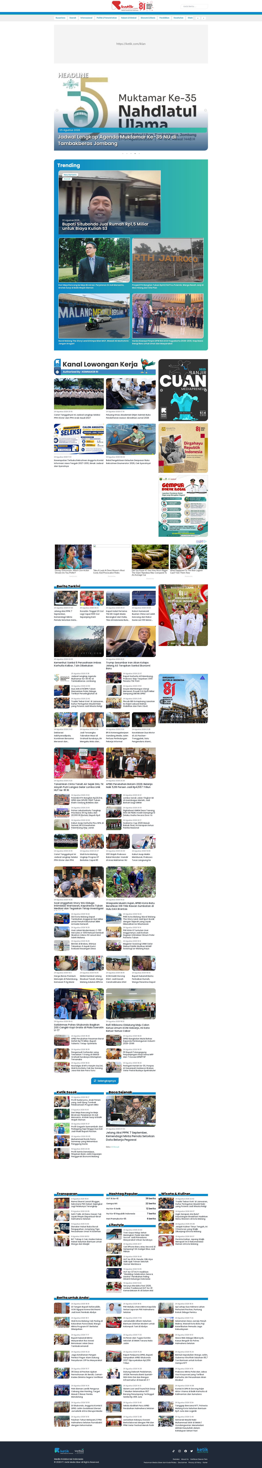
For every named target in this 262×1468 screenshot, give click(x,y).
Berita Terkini (68, 586)
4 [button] (135, 153)
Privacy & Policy (194, 1462)
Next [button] (205, 110)
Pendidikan (164, 18)
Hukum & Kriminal (128, 18)
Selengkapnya (106, 1081)
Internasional (86, 18)
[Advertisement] (11, 61)
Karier (205, 1462)
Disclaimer (182, 1462)
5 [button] (139, 153)
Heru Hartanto (70, 175)
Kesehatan (178, 18)
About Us (185, 1459)
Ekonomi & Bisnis (148, 18)
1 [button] (122, 153)
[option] (131, 110)
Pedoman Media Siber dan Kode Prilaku (160, 1462)
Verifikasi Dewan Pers (198, 1459)
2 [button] (127, 153)
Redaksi (176, 1459)
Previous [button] (56, 110)
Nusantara (60, 18)
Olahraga (192, 18)
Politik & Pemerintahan (107, 18)
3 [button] (131, 153)
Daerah (73, 18)
